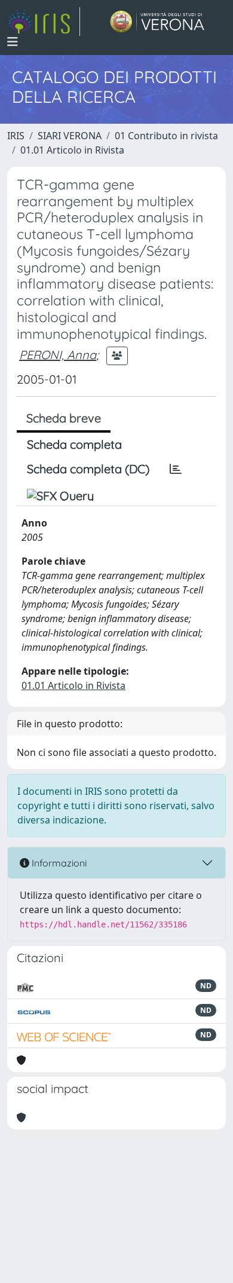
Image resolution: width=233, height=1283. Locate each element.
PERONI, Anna (57, 354)
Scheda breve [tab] (63, 418)
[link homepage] (43, 21)
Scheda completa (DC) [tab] (88, 468)
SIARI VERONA (70, 135)
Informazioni (58, 863)
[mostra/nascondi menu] (12, 42)
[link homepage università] (157, 21)
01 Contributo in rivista (166, 135)
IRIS (15, 135)
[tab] (176, 469)
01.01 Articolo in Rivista (72, 150)
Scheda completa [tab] (74, 444)
